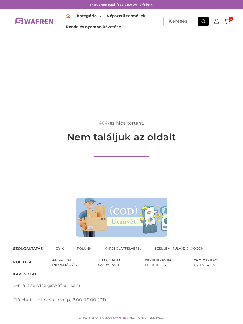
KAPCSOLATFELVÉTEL (123, 248)
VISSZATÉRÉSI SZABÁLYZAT (110, 262)
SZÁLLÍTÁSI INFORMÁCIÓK (64, 262)
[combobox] (186, 21)
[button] (89, 15)
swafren (120, 317)
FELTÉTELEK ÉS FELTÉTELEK (158, 262)
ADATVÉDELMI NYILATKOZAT (206, 262)
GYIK (60, 248)
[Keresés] (203, 21)
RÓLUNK (84, 248)
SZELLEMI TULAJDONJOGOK (179, 248)
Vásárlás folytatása (122, 163)
